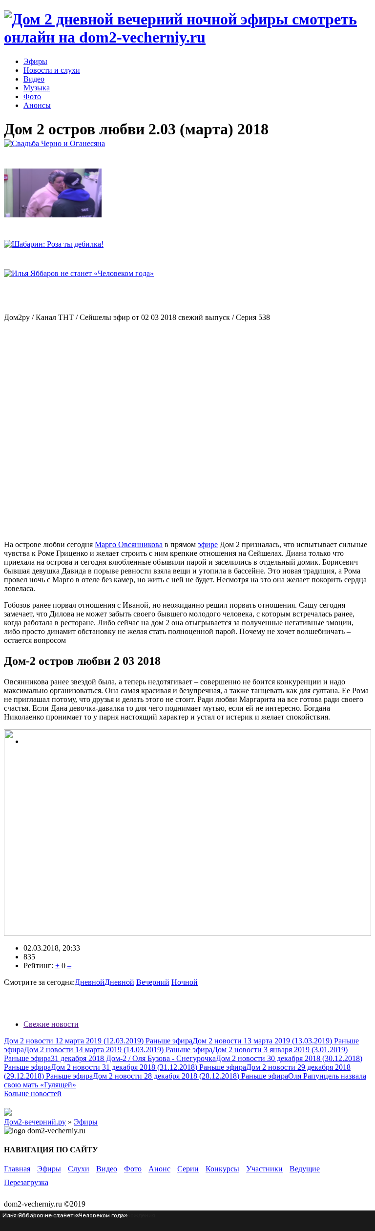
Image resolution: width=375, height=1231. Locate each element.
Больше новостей (33, 1093)
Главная (17, 1169)
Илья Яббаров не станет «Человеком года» (64, 1215)
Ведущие (305, 1169)
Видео (33, 79)
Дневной (89, 982)
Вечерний (152, 982)
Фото (32, 96)
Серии (188, 1169)
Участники (264, 1169)
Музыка (36, 88)
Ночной (184, 982)
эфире (208, 544)
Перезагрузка (26, 1182)
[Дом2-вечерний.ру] (187, 37)
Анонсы (37, 105)
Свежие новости (51, 1024)
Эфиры (35, 61)
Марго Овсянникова (129, 544)
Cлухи (78, 1169)
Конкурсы (222, 1169)
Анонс (159, 1169)
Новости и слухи (51, 70)
